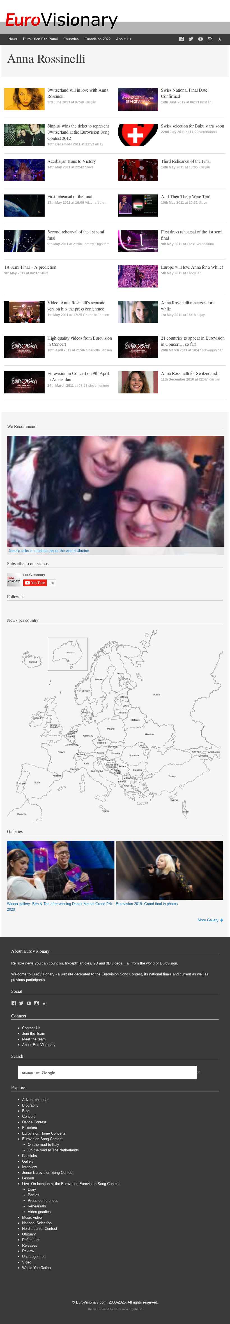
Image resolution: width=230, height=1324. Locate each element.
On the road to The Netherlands (53, 1150)
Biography (30, 1105)
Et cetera (29, 1128)
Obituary (29, 1234)
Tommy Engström (96, 244)
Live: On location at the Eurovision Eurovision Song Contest (71, 1184)
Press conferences (43, 1200)
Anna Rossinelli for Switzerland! (190, 373)
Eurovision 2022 (97, 39)
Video (26, 1262)
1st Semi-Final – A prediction (30, 267)
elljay (99, 144)
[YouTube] (200, 39)
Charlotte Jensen (96, 315)
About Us (123, 39)
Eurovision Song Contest (42, 1139)
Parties (33, 1195)
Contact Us (31, 1028)
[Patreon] (219, 39)
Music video (32, 1217)
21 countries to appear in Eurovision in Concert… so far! (193, 341)
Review (28, 1251)
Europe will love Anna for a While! (192, 267)
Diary (32, 1189)
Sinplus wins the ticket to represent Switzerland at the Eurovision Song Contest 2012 (78, 132)
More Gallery (208, 920)
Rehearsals (37, 1206)
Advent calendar (35, 1100)
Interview (29, 1167)
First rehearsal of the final (69, 196)
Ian (199, 273)
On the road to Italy (43, 1144)
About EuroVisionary (39, 1045)
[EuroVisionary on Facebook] (181, 39)
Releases (29, 1245)
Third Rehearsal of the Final (186, 161)
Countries (71, 39)
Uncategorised (33, 1257)
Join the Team (33, 1033)
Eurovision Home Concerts (44, 1133)
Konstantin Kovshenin (128, 1309)
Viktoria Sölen (95, 203)
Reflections (31, 1240)
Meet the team (34, 1039)
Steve (89, 167)
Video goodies (39, 1212)
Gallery (28, 1161)
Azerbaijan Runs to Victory (71, 161)
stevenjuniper (212, 350)
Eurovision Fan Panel (40, 39)
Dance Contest (34, 1122)
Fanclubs (29, 1156)
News (12, 39)
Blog (25, 1111)
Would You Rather (36, 1268)
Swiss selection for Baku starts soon (192, 126)
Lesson (28, 1178)
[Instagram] (210, 39)
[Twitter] (191, 39)
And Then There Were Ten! (185, 196)
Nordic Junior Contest (39, 1228)
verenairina (208, 132)
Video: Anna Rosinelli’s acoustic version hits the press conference (76, 306)
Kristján (90, 102)
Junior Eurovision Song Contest (47, 1172)
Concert (28, 1116)
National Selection (37, 1223)
